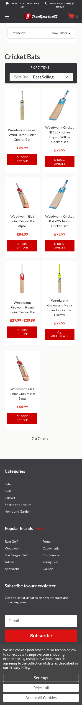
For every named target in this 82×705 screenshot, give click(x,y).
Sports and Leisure (18, 505)
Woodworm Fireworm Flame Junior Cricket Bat (22, 307)
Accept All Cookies (41, 697)
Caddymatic (51, 548)
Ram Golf (11, 541)
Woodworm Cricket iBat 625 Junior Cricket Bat (59, 221)
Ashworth (12, 569)
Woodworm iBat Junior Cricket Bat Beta (22, 393)
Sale (8, 484)
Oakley (48, 569)
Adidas (10, 562)
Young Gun (51, 562)
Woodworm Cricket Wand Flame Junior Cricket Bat (22, 134)
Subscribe (41, 635)
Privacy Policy (19, 667)
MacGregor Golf (16, 555)
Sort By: (21, 76)
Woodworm (13, 548)
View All (42, 529)
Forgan (47, 541)
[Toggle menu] (12, 16)
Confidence (51, 555)
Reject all (41, 687)
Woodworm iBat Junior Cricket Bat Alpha (22, 221)
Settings (41, 677)
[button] (41, 33)
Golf (8, 491)
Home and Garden (18, 511)
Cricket (10, 498)
